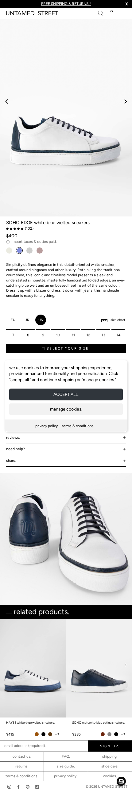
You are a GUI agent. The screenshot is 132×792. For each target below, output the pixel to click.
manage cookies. (66, 409)
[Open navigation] (123, 13)
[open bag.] (111, 13)
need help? (15, 449)
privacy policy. (47, 426)
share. (11, 460)
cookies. (110, 776)
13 (103, 335)
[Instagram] (9, 786)
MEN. (68, 715)
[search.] (100, 13)
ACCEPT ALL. (66, 394)
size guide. (66, 766)
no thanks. (66, 741)
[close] (120, 628)
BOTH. (92, 715)
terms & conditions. (78, 426)
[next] (125, 101)
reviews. (13, 437)
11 (73, 335)
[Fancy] (37, 786)
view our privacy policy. (66, 746)
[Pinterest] (27, 786)
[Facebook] (18, 786)
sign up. (66, 727)
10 (58, 335)
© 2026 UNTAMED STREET (106, 787)
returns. (22, 766)
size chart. (118, 320)
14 (118, 335)
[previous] (7, 101)
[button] (121, 781)
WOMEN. (42, 715)
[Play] (66, 117)
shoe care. (109, 766)
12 (88, 335)
